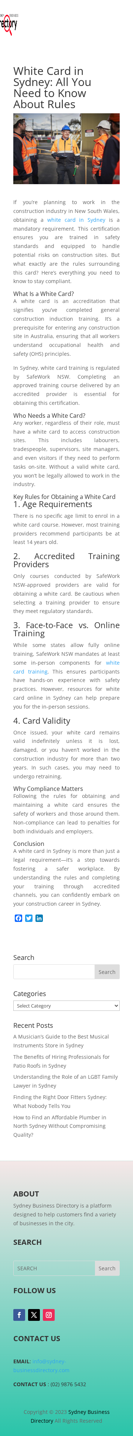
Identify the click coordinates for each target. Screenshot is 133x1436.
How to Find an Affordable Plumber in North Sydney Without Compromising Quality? (59, 1126)
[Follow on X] (34, 1315)
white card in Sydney (76, 219)
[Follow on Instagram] (49, 1315)
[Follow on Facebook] (19, 1315)
